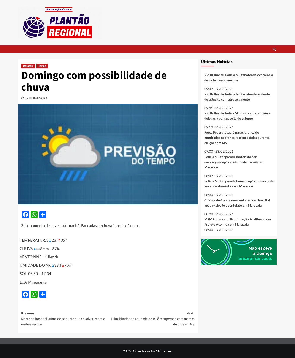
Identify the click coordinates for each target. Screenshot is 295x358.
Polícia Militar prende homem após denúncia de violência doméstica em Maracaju (239, 183)
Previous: (63, 319)
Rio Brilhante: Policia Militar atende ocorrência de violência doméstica (238, 77)
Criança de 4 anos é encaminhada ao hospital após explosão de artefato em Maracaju (237, 202)
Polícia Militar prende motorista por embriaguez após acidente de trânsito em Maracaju (234, 162)
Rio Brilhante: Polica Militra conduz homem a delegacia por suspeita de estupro (237, 115)
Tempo (42, 66)
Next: (152, 319)
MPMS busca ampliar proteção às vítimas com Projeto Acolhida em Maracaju (237, 221)
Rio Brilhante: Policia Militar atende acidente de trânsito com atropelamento (237, 96)
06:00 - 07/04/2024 (36, 98)
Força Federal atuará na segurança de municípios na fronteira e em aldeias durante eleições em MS (237, 137)
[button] (274, 49)
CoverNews (142, 351)
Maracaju (28, 66)
